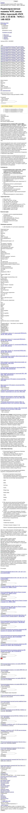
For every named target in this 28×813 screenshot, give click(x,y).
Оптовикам (3, 797)
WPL (5, 24)
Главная (2, 2)
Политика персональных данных (9, 776)
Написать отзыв (4, 324)
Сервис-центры (4, 786)
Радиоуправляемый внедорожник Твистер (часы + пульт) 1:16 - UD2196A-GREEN (13, 748)
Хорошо (3, 810)
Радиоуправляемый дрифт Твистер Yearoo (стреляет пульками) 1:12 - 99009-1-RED (13, 607)
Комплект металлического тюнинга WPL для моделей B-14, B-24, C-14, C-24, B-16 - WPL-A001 (14, 408)
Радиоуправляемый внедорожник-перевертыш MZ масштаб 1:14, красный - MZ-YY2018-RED (13, 636)
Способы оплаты (5, 783)
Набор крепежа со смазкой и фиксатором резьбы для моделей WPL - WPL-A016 (13, 362)
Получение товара (5, 785)
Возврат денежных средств (7, 792)
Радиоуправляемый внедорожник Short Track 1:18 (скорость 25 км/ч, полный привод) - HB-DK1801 (13, 621)
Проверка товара (5, 789)
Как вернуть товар (5, 790)
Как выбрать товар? (5, 780)
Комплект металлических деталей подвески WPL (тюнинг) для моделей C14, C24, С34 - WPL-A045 (13, 397)
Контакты (3, 795)
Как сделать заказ (5, 781)
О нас (2, 794)
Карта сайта (3, 777)
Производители (4, 798)
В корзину (3, 103)
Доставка (3, 784)
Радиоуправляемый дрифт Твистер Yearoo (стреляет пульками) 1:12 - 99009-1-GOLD (13, 592)
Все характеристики (5, 90)
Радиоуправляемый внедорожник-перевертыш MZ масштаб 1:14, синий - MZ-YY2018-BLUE (13, 650)
